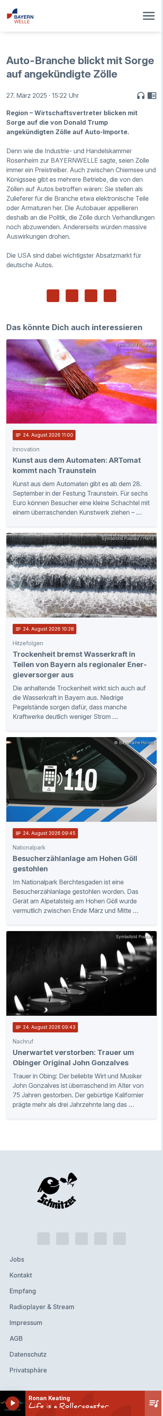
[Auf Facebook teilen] (53, 295)
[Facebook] (81, 1238)
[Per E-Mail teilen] (110, 295)
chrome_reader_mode (152, 95)
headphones (141, 95)
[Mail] (119, 1238)
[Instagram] (100, 1238)
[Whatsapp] (62, 1238)
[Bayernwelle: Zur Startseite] (72, 16)
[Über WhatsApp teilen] (91, 295)
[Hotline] (43, 1238)
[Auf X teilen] (72, 295)
